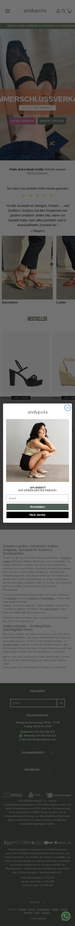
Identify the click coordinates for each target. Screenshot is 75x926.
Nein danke (37, 515)
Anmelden (37, 507)
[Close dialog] (68, 408)
